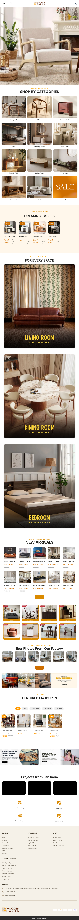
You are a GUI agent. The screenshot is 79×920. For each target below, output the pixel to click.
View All (39, 668)
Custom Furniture (7, 848)
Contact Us (5, 843)
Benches (65, 173)
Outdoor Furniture (58, 845)
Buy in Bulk (31, 843)
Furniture (56, 843)
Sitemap (4, 853)
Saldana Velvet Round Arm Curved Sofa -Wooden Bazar (39, 562)
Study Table (65, 146)
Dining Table (35, 708)
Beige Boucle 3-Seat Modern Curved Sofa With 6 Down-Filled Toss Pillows (25, 585)
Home (3, 837)
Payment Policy (6, 876)
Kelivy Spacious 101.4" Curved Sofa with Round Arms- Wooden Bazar (10, 585)
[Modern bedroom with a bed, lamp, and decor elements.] (39, 487)
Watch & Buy (32, 845)
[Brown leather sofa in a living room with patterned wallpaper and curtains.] (39, 307)
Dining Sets (14, 120)
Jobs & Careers (32, 848)
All (18, 708)
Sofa (39, 200)
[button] (4, 3)
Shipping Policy (6, 863)
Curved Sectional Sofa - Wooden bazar (69, 585)
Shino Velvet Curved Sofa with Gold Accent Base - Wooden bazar (39, 585)
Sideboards (47, 708)
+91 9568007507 (10, 892)
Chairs (39, 120)
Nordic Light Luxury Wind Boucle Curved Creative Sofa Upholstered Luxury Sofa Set (69, 562)
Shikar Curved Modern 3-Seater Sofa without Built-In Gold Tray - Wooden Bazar (54, 562)
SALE (65, 200)
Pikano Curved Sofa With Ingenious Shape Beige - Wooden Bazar (54, 585)
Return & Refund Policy (9, 873)
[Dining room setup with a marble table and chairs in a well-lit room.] (39, 397)
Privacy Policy (6, 879)
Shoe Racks (14, 200)
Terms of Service (7, 871)
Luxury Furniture (58, 840)
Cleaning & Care (7, 868)
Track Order (5, 845)
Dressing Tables (39, 146)
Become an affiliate (33, 837)
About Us (4, 840)
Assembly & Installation (9, 865)
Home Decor (57, 837)
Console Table (13, 173)
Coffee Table (39, 173)
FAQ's (3, 851)
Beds (13, 146)
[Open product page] (14, 107)
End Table (59, 708)
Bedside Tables (65, 120)
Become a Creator (33, 840)
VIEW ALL (39, 597)
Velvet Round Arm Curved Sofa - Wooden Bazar (10, 562)
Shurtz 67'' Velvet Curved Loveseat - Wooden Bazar (25, 562)
